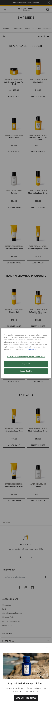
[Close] (47, 648)
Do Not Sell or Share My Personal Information (26, 357)
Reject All (26, 364)
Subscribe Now (26, 697)
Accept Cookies (26, 371)
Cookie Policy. (33, 349)
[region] (26, 353)
